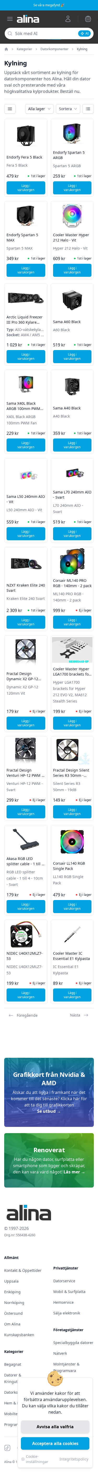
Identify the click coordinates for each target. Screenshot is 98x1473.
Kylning (82, 49)
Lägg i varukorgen (31, 187)
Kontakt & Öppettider (23, 1270)
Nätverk (60, 1353)
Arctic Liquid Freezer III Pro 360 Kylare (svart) (25, 322)
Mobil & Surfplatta (69, 1291)
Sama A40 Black (66, 408)
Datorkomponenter (54, 49)
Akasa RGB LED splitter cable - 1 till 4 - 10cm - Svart (25, 864)
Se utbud (49, 1111)
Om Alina (12, 1324)
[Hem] (6, 49)
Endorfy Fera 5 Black (24, 157)
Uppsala (11, 1281)
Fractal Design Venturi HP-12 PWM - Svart (25, 775)
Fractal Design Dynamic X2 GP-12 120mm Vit (22, 679)
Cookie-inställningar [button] (37, 1459)
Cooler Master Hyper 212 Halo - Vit (71, 237)
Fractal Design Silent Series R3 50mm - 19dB (71, 775)
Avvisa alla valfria (55, 1427)
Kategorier (24, 49)
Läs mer (74, 1172)
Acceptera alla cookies (55, 1443)
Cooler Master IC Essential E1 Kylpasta (71, 956)
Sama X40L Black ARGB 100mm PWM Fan (23, 408)
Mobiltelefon (15, 1413)
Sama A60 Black (66, 321)
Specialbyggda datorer (73, 1342)
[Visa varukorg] (88, 19)
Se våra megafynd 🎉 (49, 5)
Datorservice (64, 1280)
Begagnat (12, 1364)
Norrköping (14, 1302)
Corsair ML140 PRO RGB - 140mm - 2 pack (72, 583)
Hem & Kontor (16, 1403)
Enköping (12, 1291)
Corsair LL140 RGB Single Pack (69, 866)
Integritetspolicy (74, 1459)
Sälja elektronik (66, 1313)
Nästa (75, 1015)
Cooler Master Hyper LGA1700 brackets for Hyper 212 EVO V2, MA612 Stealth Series (71, 676)
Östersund (13, 1313)
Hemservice (63, 1302)
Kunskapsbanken (19, 1334)
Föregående (27, 1015)
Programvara (15, 1424)
